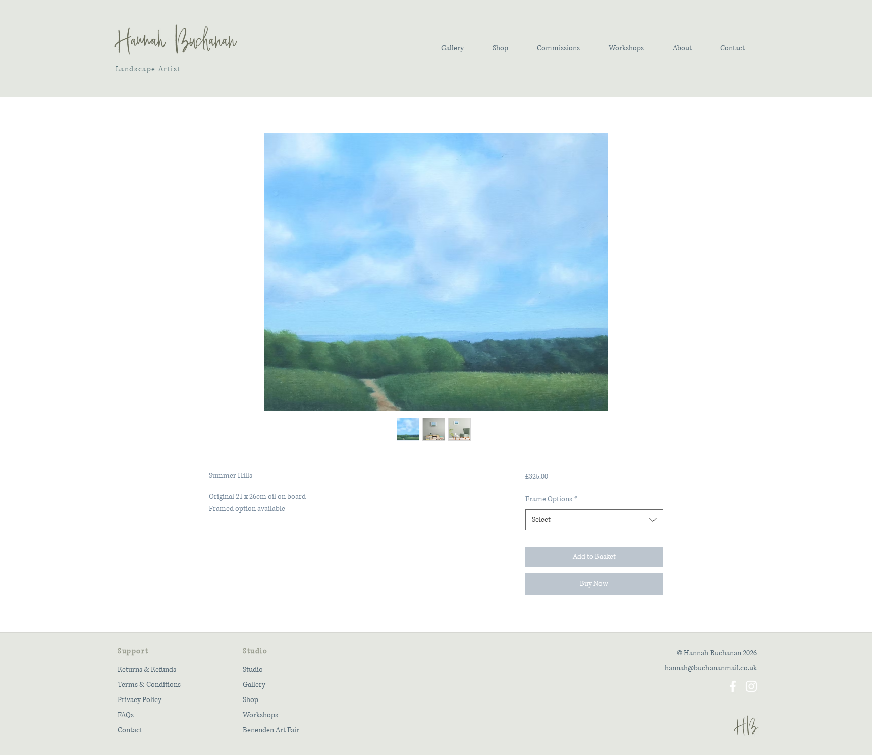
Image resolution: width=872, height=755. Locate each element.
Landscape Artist (147, 69)
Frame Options (551, 499)
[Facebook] (732, 686)
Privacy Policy (139, 700)
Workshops (260, 715)
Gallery (254, 684)
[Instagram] (751, 686)
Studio (253, 669)
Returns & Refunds (147, 669)
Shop (250, 700)
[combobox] (594, 519)
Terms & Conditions (149, 684)
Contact (130, 730)
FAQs (126, 715)
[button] (452, 48)
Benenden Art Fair (271, 730)
